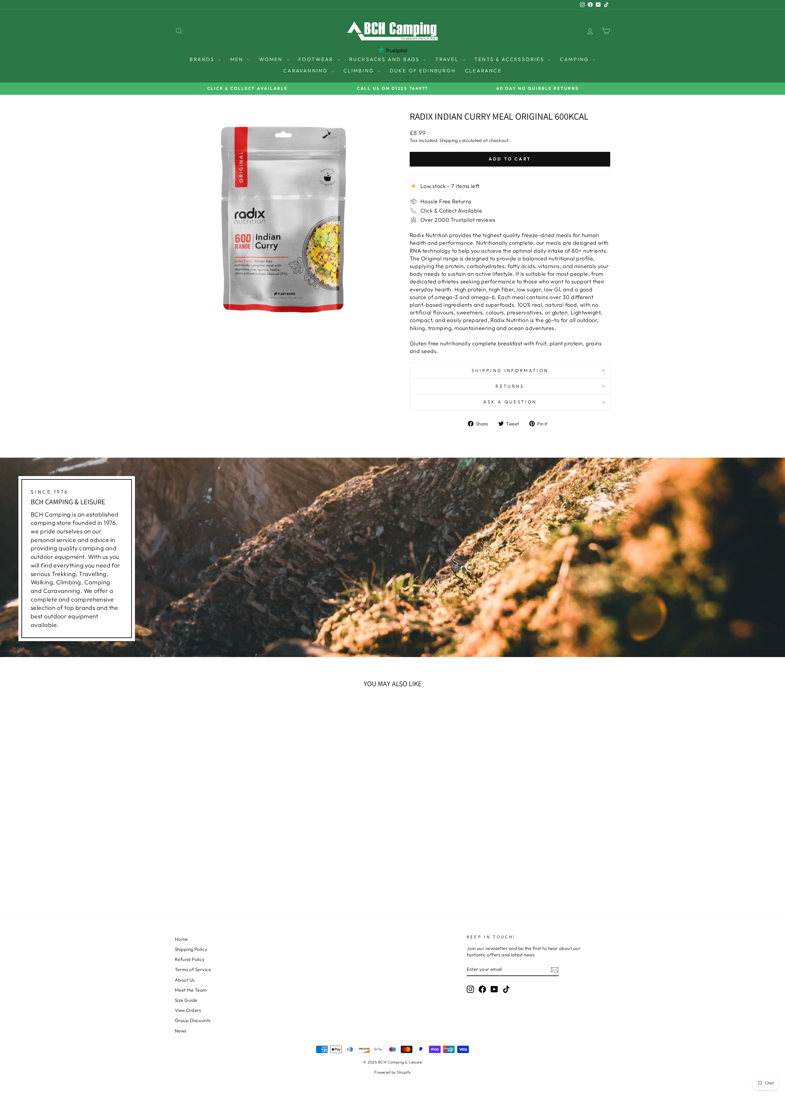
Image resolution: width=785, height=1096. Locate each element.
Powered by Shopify (392, 1072)
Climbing (359, 70)
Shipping (448, 140)
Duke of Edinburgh (423, 70)
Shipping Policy (191, 949)
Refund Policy (190, 959)
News (180, 1031)
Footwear (316, 59)
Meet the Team (191, 990)
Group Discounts (193, 1020)
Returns (510, 386)
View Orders (188, 1010)
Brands (203, 59)
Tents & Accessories (510, 59)
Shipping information (510, 370)
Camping (575, 59)
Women (272, 59)
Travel (448, 59)
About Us (185, 980)
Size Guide (186, 1000)
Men (237, 59)
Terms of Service (193, 969)
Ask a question (510, 402)
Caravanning (306, 70)
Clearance (483, 70)
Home (181, 939)
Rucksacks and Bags (385, 59)
